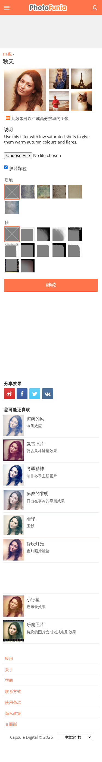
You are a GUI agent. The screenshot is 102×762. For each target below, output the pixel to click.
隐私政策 (13, 713)
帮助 (9, 680)
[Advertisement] (51, 31)
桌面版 (11, 724)
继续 (51, 285)
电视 (7, 54)
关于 (9, 669)
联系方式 (13, 691)
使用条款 (13, 702)
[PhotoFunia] (50, 7)
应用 (9, 658)
